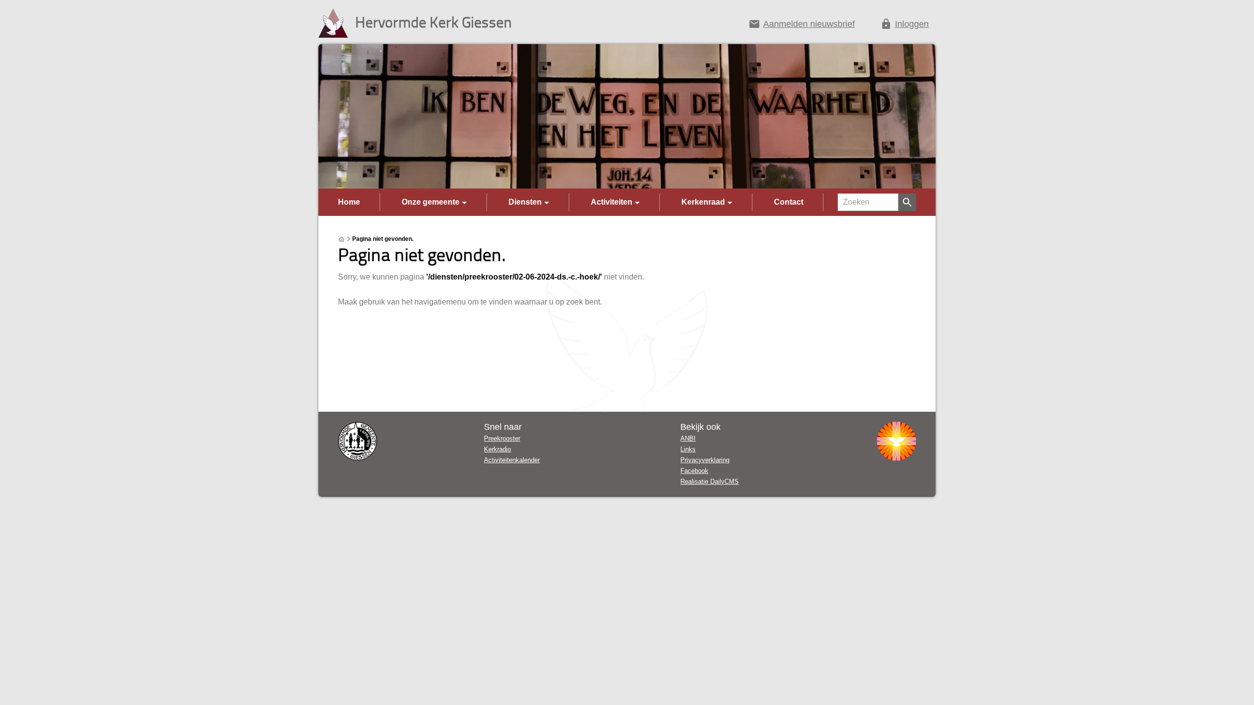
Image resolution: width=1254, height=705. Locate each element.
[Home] (341, 239)
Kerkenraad (703, 202)
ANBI (688, 438)
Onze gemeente (430, 202)
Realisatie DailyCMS (709, 481)
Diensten (525, 202)
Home (349, 202)
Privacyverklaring (704, 460)
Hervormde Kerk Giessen (433, 22)
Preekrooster (502, 438)
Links (688, 449)
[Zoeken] (907, 202)
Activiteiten (611, 202)
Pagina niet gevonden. (382, 238)
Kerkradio (497, 449)
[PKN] (896, 441)
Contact (788, 202)
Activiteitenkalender (512, 460)
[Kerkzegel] (357, 441)
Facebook (694, 470)
